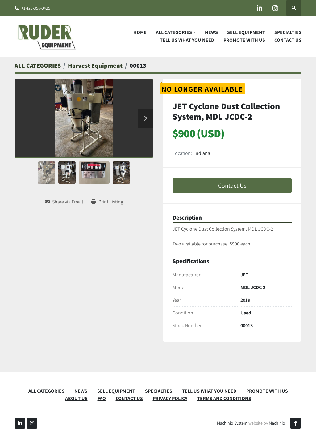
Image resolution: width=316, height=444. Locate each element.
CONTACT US (287, 40)
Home (140, 32)
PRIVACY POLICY (170, 398)
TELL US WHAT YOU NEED (187, 40)
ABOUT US (76, 398)
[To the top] (295, 423)
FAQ (102, 398)
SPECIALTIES (287, 32)
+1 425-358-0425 (35, 8)
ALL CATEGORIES (174, 32)
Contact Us (232, 185)
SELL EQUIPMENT (246, 32)
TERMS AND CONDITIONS (224, 398)
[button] (176, 32)
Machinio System (232, 423)
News (211, 32)
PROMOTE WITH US (244, 40)
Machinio (277, 423)
